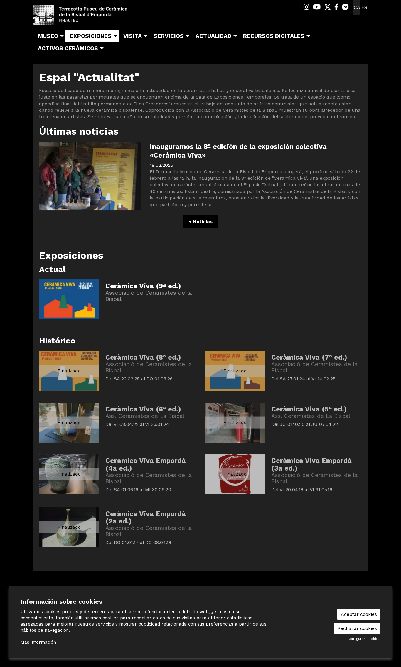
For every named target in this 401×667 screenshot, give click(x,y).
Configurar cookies (363, 639)
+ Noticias (200, 221)
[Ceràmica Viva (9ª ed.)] (69, 299)
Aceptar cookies (359, 614)
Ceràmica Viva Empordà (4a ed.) (145, 464)
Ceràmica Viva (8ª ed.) (143, 357)
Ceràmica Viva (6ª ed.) (143, 409)
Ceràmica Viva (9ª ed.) (143, 286)
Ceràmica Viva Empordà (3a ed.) (311, 464)
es (364, 7)
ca (357, 7)
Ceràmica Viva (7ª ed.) (309, 357)
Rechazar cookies (357, 628)
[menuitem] (306, 7)
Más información (38, 642)
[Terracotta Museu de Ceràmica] (86, 17)
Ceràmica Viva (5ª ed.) (309, 409)
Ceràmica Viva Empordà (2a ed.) (145, 517)
